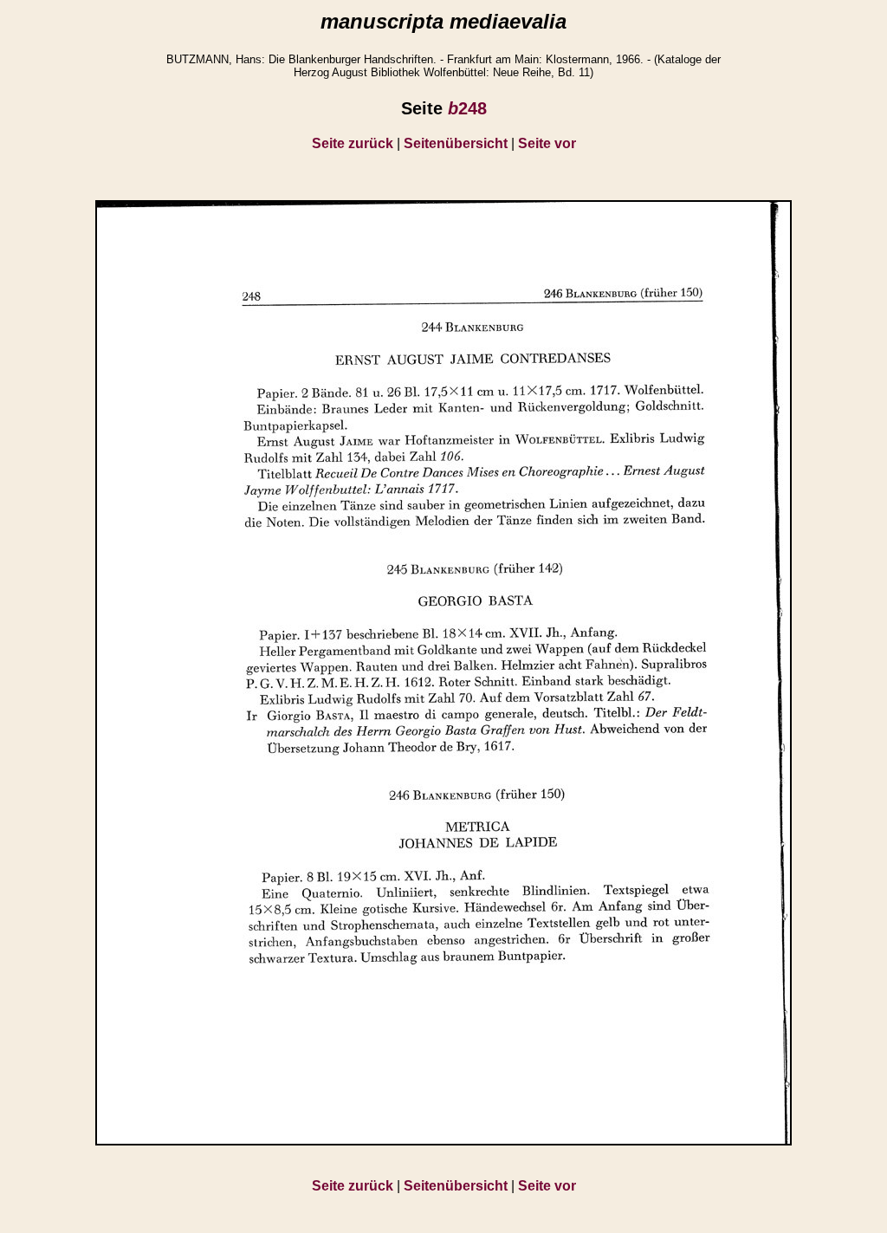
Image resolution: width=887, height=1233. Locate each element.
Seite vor (547, 143)
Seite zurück (352, 143)
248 (467, 108)
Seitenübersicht (456, 143)
